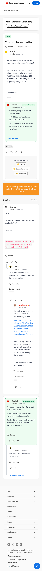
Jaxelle (12, 52)
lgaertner (13, 207)
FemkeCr (15, 105)
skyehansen (23, 305)
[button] (12, 47)
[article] (21, 235)
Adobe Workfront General (11, 10)
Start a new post (23, 189)
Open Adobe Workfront (19, 26)
